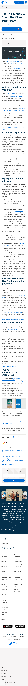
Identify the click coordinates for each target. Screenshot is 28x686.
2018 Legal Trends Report (13, 61)
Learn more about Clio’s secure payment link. (13, 319)
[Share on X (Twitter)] (19, 437)
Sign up (14, 480)
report (19, 235)
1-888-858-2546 (19, 538)
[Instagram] (13, 548)
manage (3, 515)
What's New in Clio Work (8, 454)
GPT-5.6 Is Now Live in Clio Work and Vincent (13, 456)
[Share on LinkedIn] (21, 437)
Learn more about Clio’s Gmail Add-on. (11, 366)
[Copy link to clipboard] (13, 437)
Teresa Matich (8, 25)
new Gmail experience (11, 329)
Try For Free (19, 2)
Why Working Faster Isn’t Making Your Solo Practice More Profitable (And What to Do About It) (13, 460)
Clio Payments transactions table (13, 312)
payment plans (19, 211)
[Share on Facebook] (16, 437)
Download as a (11, 29)
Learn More (8, 529)
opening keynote (12, 93)
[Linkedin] (7, 548)
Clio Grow (12, 63)
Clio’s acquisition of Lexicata (15, 96)
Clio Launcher (21, 200)
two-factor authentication (17, 381)
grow (10, 515)
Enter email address (7, 473)
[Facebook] (2, 548)
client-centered (16, 68)
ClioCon (23, 63)
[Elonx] (5, 548)
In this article (8, 43)
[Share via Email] (11, 437)
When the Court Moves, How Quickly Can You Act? (13, 450)
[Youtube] (10, 548)
